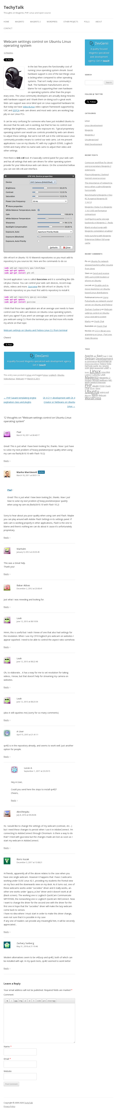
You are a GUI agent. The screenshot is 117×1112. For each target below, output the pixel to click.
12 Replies (8, 52)
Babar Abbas (23, 585)
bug (104, 356)
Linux (29, 375)
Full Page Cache (91, 366)
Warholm (21, 548)
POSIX (102, 386)
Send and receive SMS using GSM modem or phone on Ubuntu (97, 277)
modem (88, 380)
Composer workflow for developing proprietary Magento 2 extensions (99, 166)
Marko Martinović (27, 472)
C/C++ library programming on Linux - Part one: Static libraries (98, 334)
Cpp (110, 356)
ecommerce (105, 361)
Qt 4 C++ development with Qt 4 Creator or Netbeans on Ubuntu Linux (59, 402)
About (99, 21)
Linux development (94, 125)
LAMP (106, 368)
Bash (100, 355)
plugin (95, 385)
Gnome (105, 366)
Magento (89, 130)
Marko (88, 321)
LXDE (103, 374)
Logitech (52, 375)
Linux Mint (105, 372)
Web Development (93, 144)
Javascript (98, 368)
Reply (6, 460)
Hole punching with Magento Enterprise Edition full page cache (98, 239)
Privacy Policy (9, 1106)
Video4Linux (29, 106)
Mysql (95, 380)
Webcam (20, 378)
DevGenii (41, 356)
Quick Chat (99, 321)
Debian (90, 358)
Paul (9, 490)
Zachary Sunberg (25, 943)
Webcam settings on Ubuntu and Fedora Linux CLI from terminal (35, 330)
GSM (87, 368)
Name (8, 1046)
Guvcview (32, 286)
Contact (8, 28)
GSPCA (16, 110)
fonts (109, 363)
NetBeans (103, 380)
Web (95, 395)
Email (7, 1058)
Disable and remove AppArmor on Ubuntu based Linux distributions (97, 289)
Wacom (88, 395)
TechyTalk (14, 7)
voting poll (104, 392)
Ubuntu (60, 375)
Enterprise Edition (92, 364)
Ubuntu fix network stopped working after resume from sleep (99, 265)
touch (42, 364)
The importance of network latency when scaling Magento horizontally (99, 187)
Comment (9, 994)
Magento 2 (90, 134)
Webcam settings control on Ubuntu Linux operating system (98, 313)
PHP (88, 385)
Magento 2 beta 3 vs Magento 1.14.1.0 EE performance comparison (98, 211)
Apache (89, 355)
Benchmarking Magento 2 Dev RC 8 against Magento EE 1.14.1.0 (98, 199)
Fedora (103, 363)
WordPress (93, 398)
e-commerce (91, 361)
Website (8, 1071)
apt (95, 356)
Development (104, 358)
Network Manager (98, 382)
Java (92, 367)
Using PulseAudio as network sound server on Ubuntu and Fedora (99, 301)
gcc (100, 366)
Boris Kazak (23, 859)
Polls (86, 21)
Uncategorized (91, 139)
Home (6, 21)
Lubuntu (96, 374)
